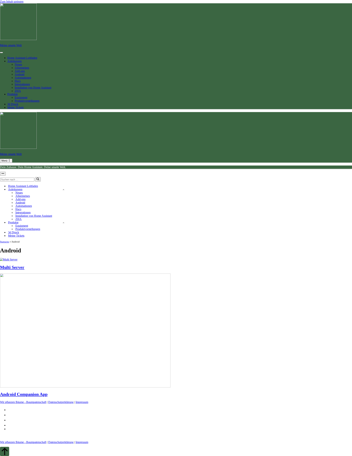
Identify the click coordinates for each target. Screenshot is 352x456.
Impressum (82, 402)
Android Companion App (23, 394)
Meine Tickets (15, 107)
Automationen (23, 77)
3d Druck (12, 104)
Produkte (12, 94)
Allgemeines (22, 67)
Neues (18, 64)
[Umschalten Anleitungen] (63, 189)
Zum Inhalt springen (11, 1)
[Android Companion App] (85, 386)
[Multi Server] (8, 259)
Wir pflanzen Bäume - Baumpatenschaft (23, 402)
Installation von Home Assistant (33, 87)
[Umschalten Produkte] (63, 222)
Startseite (4, 241)
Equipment (21, 97)
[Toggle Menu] (1, 52)
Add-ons (20, 71)
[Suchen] (38, 179)
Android (19, 74)
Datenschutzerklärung (61, 402)
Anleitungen (14, 61)
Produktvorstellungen (27, 100)
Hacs (18, 80)
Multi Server (12, 267)
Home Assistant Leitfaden (22, 57)
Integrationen (22, 84)
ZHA (18, 90)
